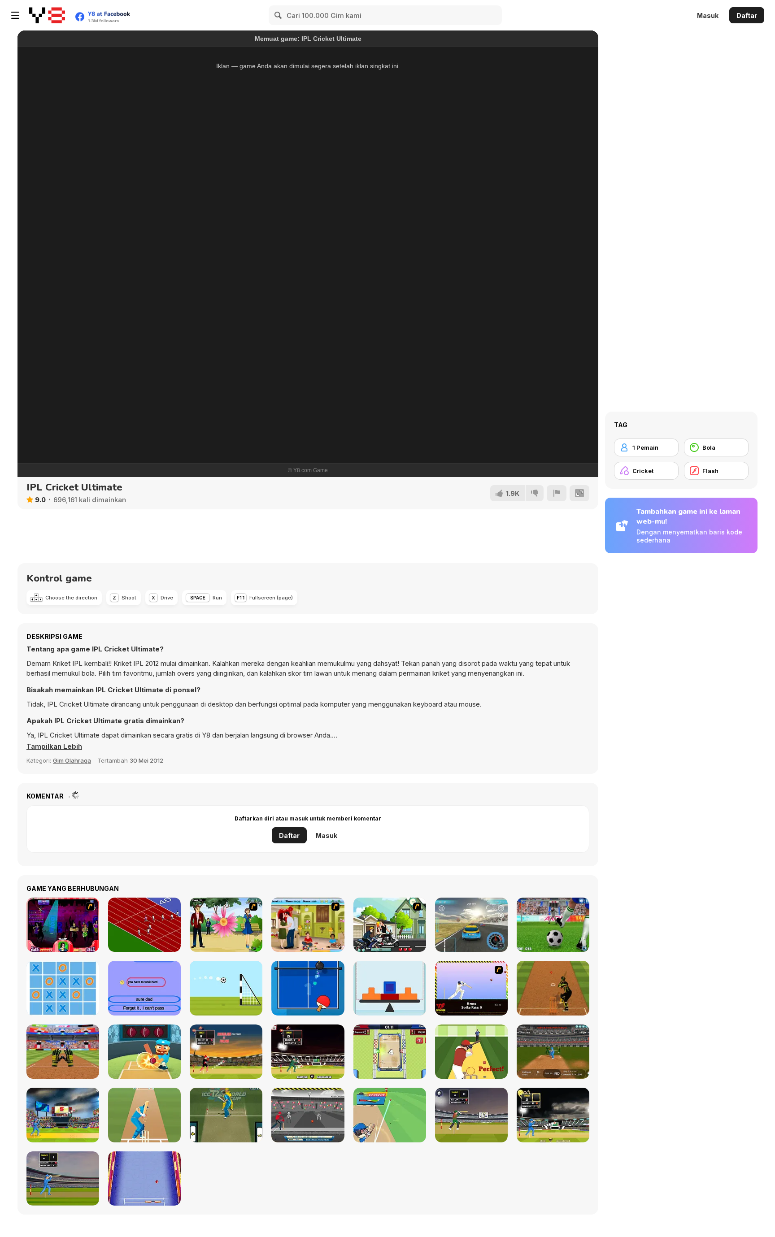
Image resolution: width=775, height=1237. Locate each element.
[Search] (278, 15)
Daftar (746, 15)
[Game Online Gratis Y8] (47, 15)
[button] (54, 746)
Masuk (707, 15)
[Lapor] (556, 493)
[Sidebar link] (15, 15)
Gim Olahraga (72, 760)
